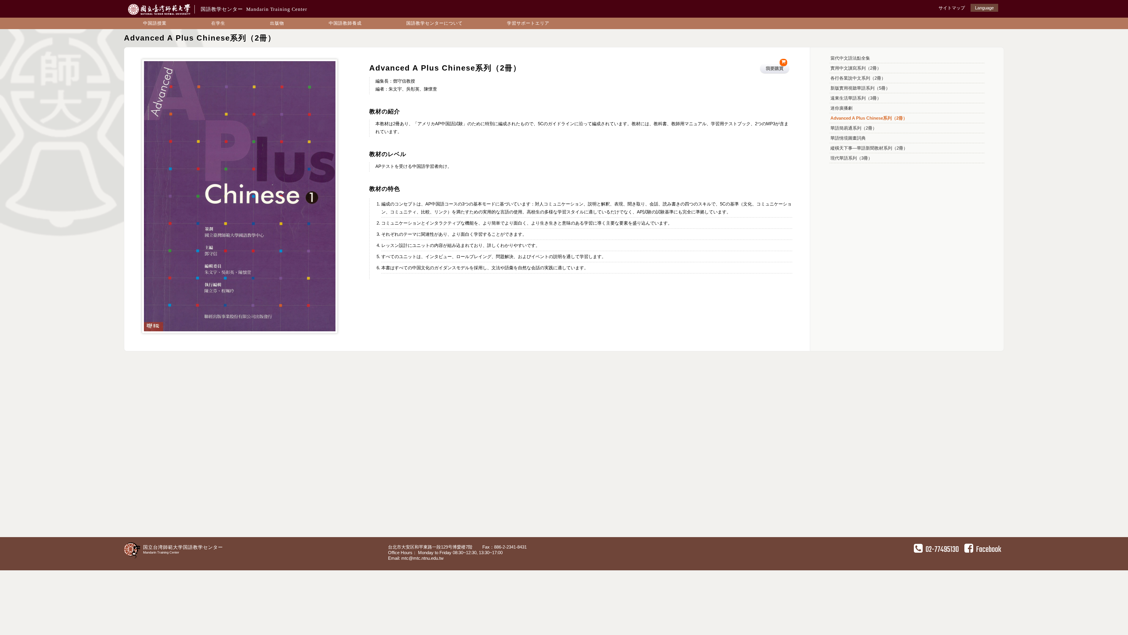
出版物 (277, 23)
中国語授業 (155, 23)
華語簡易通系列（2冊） (853, 128)
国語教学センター (254, 9)
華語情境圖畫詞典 (848, 138)
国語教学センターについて (434, 23)
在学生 (218, 23)
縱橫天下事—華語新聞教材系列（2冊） (869, 148)
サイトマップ (952, 7)
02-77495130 (942, 549)
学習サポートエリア (528, 23)
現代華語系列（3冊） (851, 158)
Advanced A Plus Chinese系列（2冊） (868, 118)
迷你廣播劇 (841, 108)
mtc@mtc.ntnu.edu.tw (422, 558)
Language (984, 7)
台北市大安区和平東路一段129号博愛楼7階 (431, 546)
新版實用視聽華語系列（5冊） (860, 88)
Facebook (988, 549)
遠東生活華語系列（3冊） (855, 98)
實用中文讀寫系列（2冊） (855, 68)
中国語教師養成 (345, 23)
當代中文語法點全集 (850, 58)
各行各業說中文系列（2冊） (858, 78)
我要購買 (774, 68)
